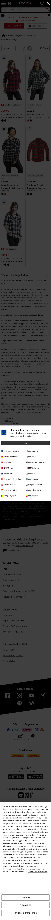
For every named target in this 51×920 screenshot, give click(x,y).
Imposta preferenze (25, 912)
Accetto (25, 897)
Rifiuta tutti (25, 905)
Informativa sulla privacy (38, 871)
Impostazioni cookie (11, 869)
